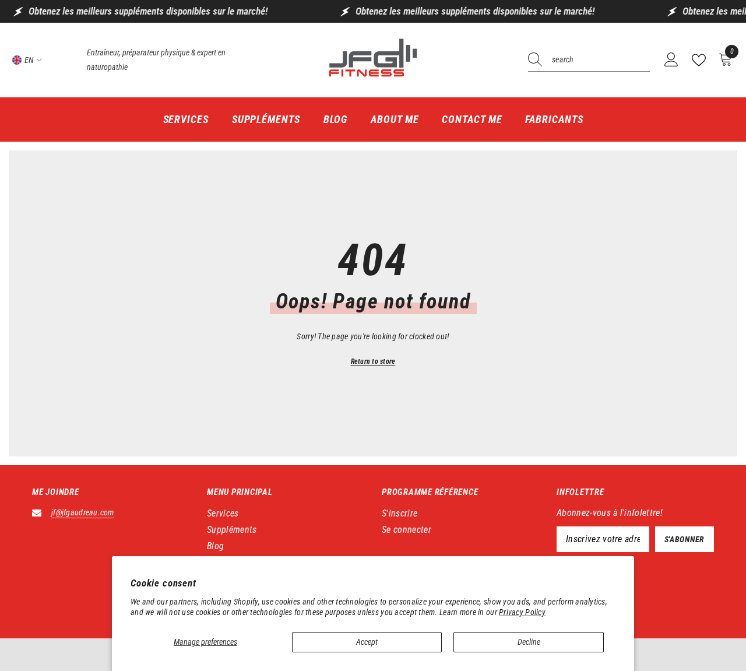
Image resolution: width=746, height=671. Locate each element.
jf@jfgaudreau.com (82, 512)
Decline (529, 642)
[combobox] (601, 60)
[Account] (671, 60)
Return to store (373, 361)
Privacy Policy (522, 612)
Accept (367, 642)
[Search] (589, 60)
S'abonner (684, 539)
